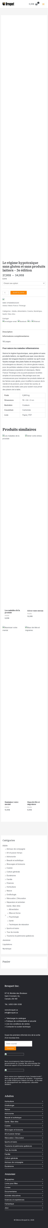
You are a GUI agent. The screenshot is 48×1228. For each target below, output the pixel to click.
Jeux (7, 1208)
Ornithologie (11, 895)
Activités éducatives (13, 1196)
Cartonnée (26, 410)
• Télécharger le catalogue (15, 1018)
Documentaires (11, 1192)
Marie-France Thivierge (17, 305)
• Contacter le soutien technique (18, 1027)
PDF (30, 415)
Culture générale (13, 872)
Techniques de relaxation (19, 924)
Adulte (5, 846)
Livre (5, 279)
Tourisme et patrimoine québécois (20, 936)
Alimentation (14, 909)
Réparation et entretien (16, 902)
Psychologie (14, 917)
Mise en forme (15, 913)
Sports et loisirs (13, 928)
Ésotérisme (11, 876)
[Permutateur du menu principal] (43, 4)
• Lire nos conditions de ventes (17, 1024)
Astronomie (11, 857)
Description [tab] (7, 332)
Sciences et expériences (14, 1200)
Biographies (9, 1179)
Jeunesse (6, 940)
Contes (7, 1187)
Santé (11, 921)
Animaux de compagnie (16, 849)
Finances (10, 883)
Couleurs (25, 405)
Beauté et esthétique (15, 860)
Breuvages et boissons (16, 864)
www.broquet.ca (11, 1010)
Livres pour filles (11, 1183)
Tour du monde (13, 932)
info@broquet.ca (11, 1013)
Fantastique (9, 1204)
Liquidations (7, 944)
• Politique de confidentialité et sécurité (20, 1021)
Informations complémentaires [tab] (16, 336)
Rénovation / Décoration (16, 898)
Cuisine (9, 868)
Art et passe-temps (14, 853)
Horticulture (11, 887)
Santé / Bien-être (13, 906)
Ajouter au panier (18, 292)
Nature (9, 891)
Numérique (7, 949)
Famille (9, 879)
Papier (24, 415)
